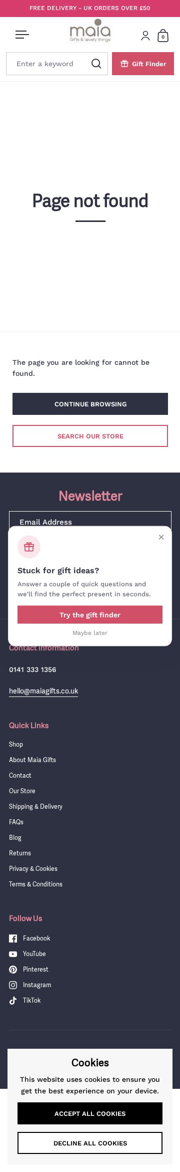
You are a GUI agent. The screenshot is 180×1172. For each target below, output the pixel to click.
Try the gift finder (90, 615)
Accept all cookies (90, 1113)
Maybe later (90, 632)
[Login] (146, 36)
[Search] (97, 64)
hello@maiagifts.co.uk (43, 690)
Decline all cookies (90, 1143)
